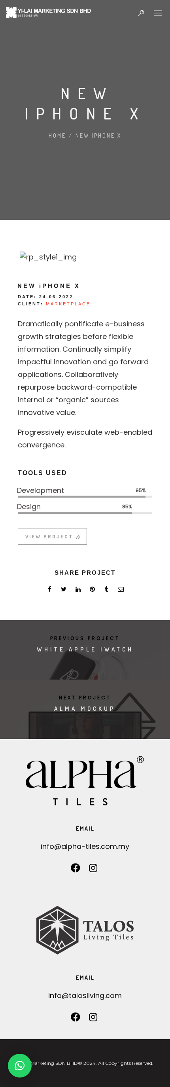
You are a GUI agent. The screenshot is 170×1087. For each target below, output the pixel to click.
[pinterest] (92, 590)
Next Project (85, 697)
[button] (20, 1066)
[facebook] (49, 590)
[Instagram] (93, 870)
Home (57, 135)
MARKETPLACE (68, 303)
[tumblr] (106, 590)
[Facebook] (76, 870)
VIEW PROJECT (49, 536)
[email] (120, 590)
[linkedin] (78, 590)
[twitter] (64, 590)
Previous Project (85, 638)
